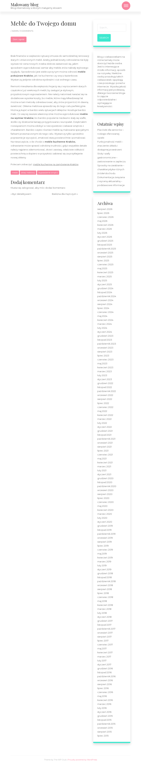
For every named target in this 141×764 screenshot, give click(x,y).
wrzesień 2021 (105, 442)
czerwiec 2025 (105, 264)
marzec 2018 (104, 609)
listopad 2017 (104, 625)
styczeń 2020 (104, 522)
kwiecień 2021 (105, 462)
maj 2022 (102, 411)
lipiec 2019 (103, 545)
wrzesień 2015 (105, 728)
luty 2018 (102, 613)
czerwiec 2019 (105, 549)
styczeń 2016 (104, 712)
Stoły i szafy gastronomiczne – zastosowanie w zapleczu (111, 157)
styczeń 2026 (104, 237)
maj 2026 (102, 221)
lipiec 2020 (103, 498)
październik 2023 (106, 343)
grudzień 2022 (105, 383)
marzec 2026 (104, 229)
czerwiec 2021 (105, 454)
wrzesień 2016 (105, 680)
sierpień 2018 (104, 589)
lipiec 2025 (103, 260)
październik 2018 (106, 581)
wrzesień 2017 (105, 632)
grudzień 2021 (105, 431)
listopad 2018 (104, 577)
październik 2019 (106, 534)
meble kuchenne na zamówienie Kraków (55, 164)
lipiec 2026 (103, 213)
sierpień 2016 (104, 684)
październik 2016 (106, 676)
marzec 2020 (104, 514)
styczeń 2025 (104, 284)
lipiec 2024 (103, 308)
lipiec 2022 (103, 403)
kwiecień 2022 (105, 415)
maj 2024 (102, 316)
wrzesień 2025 (105, 252)
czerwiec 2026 (105, 217)
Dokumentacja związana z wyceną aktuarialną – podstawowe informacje (111, 181)
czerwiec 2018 (105, 597)
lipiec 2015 (103, 735)
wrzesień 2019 (105, 538)
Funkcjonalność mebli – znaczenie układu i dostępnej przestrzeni (110, 145)
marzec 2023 (104, 371)
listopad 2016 (104, 672)
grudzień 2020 (105, 478)
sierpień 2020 (104, 494)
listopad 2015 (104, 720)
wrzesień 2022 (105, 395)
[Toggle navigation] (126, 5)
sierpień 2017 (104, 636)
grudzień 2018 (105, 573)
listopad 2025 (104, 244)
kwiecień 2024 (105, 320)
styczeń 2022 (104, 427)
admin (15, 31)
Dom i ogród (18, 39)
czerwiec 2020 (105, 502)
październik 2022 (106, 391)
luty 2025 (102, 280)
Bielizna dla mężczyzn (64, 194)
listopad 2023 (104, 340)
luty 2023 (102, 375)
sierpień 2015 (104, 731)
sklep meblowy (28, 172)
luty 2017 (101, 660)
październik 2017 (106, 628)
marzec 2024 (104, 324)
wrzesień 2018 (105, 585)
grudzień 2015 (105, 716)
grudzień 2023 (105, 336)
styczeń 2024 (104, 332)
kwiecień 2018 (105, 605)
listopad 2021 (104, 435)
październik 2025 (106, 248)
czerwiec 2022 (105, 407)
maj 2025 (102, 268)
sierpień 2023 (104, 351)
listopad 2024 (104, 292)
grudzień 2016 (105, 668)
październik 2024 (106, 296)
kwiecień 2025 (105, 272)
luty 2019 (102, 565)
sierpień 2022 (104, 399)
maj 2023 (102, 363)
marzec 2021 (104, 466)
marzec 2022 (104, 419)
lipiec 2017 (103, 640)
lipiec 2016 (103, 688)
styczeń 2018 (104, 617)
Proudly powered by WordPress (82, 759)
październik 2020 (106, 486)
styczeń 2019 (104, 569)
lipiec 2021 (103, 450)
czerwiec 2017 (105, 644)
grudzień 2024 (105, 288)
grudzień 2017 (105, 621)
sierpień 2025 (104, 256)
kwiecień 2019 (105, 557)
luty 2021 (101, 470)
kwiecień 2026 (105, 225)
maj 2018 (102, 601)
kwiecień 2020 (105, 510)
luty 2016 (102, 708)
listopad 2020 (104, 482)
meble (15, 172)
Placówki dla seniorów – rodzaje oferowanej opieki (110, 134)
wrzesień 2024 (105, 300)
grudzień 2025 (105, 240)
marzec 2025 (104, 276)
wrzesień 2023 (105, 347)
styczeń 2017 (104, 664)
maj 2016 (102, 696)
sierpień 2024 (104, 304)
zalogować (28, 188)
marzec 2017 (104, 656)
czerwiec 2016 (105, 692)
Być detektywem (21, 194)
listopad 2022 (104, 387)
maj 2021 (102, 458)
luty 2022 (102, 423)
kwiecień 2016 (105, 700)
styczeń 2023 (104, 379)
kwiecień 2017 (105, 652)
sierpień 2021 (104, 446)
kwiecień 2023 (105, 367)
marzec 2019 (104, 561)
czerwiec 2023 (105, 359)
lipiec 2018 (103, 593)
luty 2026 (102, 233)
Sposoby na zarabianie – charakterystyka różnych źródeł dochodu (110, 169)
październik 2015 (106, 724)
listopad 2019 (104, 530)
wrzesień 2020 (105, 490)
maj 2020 (102, 506)
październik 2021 (106, 439)
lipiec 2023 (103, 355)
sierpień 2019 (104, 542)
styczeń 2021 (104, 474)
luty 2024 (102, 328)
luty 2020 (102, 518)
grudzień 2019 (105, 526)
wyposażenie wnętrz (48, 172)
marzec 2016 (104, 704)
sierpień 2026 (104, 209)
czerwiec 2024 (105, 312)
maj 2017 (102, 648)
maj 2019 (102, 553)
